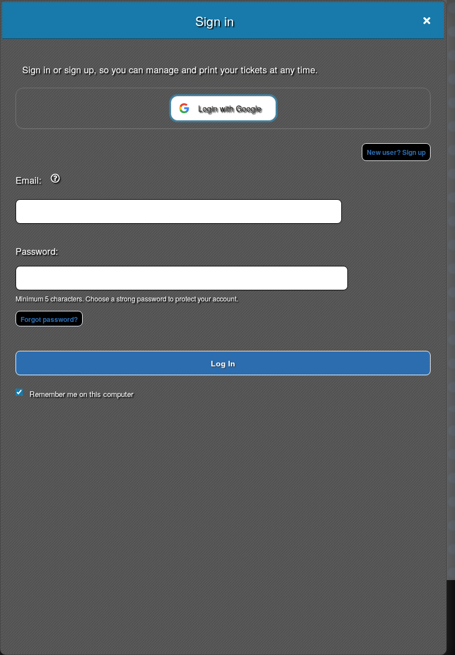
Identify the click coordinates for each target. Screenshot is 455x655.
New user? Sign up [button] (396, 152)
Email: (29, 180)
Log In (223, 363)
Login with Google (229, 108)
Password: (37, 251)
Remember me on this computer (81, 394)
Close (426, 20)
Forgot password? (49, 319)
